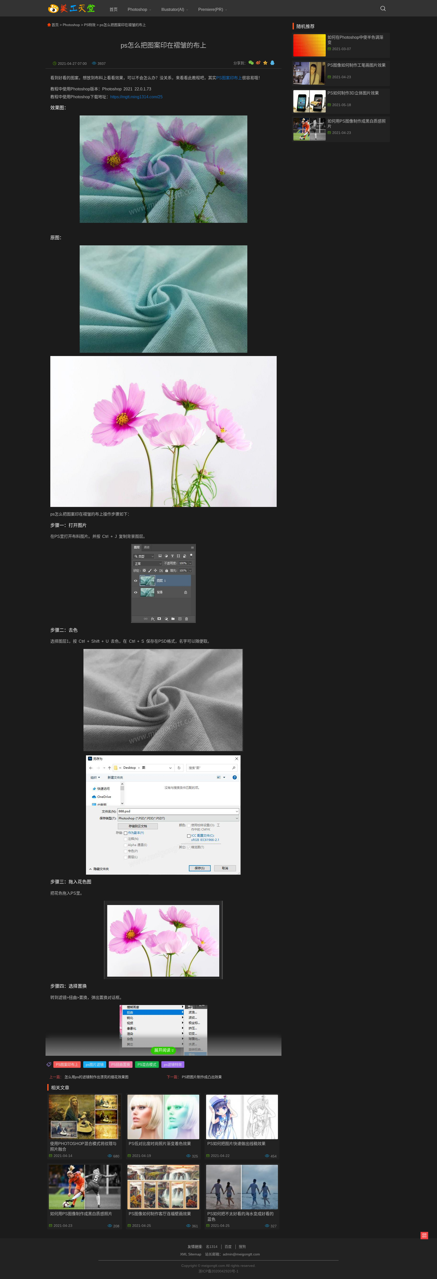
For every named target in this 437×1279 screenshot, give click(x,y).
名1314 (211, 1247)
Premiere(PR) (210, 9)
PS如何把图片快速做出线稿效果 (236, 1144)
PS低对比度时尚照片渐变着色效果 (160, 1144)
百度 (228, 1247)
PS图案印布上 (229, 78)
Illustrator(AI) (172, 9)
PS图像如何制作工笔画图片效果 (356, 65)
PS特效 (90, 25)
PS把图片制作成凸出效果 (202, 1077)
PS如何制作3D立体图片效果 (353, 93)
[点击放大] (163, 169)
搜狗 (242, 1247)
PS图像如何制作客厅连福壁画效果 (160, 1214)
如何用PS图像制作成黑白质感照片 (81, 1214)
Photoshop (137, 9)
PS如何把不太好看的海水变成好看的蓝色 (240, 1217)
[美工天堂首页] (72, 12)
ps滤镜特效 (173, 1064)
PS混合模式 (147, 1064)
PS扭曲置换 (120, 1064)
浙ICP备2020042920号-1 (218, 1271)
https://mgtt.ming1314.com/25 (136, 97)
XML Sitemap (190, 1254)
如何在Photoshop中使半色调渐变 (355, 40)
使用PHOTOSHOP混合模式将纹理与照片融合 (83, 1146)
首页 (114, 9)
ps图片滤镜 (95, 1064)
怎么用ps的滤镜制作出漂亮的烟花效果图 (96, 1077)
